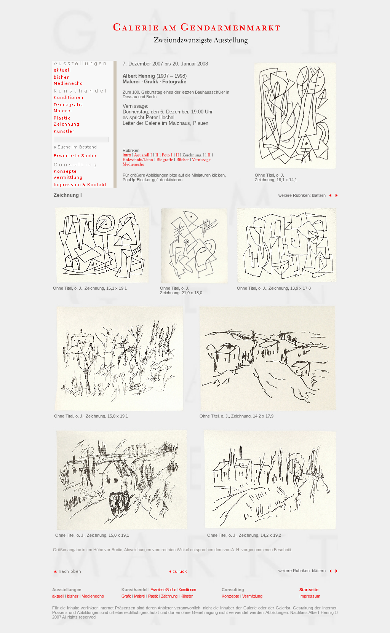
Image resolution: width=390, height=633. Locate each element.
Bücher (182, 159)
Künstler (187, 596)
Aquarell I (143, 155)
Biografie (165, 159)
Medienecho (133, 164)
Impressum (309, 596)
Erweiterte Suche (163, 589)
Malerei (139, 596)
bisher (72, 596)
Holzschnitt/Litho (138, 159)
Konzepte (230, 596)
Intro (127, 155)
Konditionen (187, 589)
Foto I (167, 155)
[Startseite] (196, 29)
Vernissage (201, 159)
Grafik (126, 596)
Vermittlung (252, 596)
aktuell (58, 596)
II (156, 155)
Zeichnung (169, 596)
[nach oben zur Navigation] (67, 571)
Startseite (308, 589)
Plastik (153, 596)
